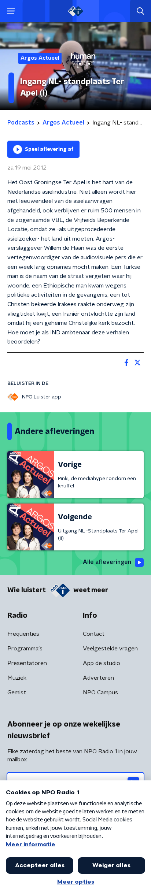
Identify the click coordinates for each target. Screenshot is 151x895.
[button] (11, 11)
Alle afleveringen (107, 562)
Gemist (16, 692)
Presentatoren (27, 663)
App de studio (101, 663)
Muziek (16, 678)
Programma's (25, 648)
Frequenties (23, 634)
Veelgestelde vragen (110, 648)
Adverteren (98, 678)
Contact (93, 634)
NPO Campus (100, 692)
